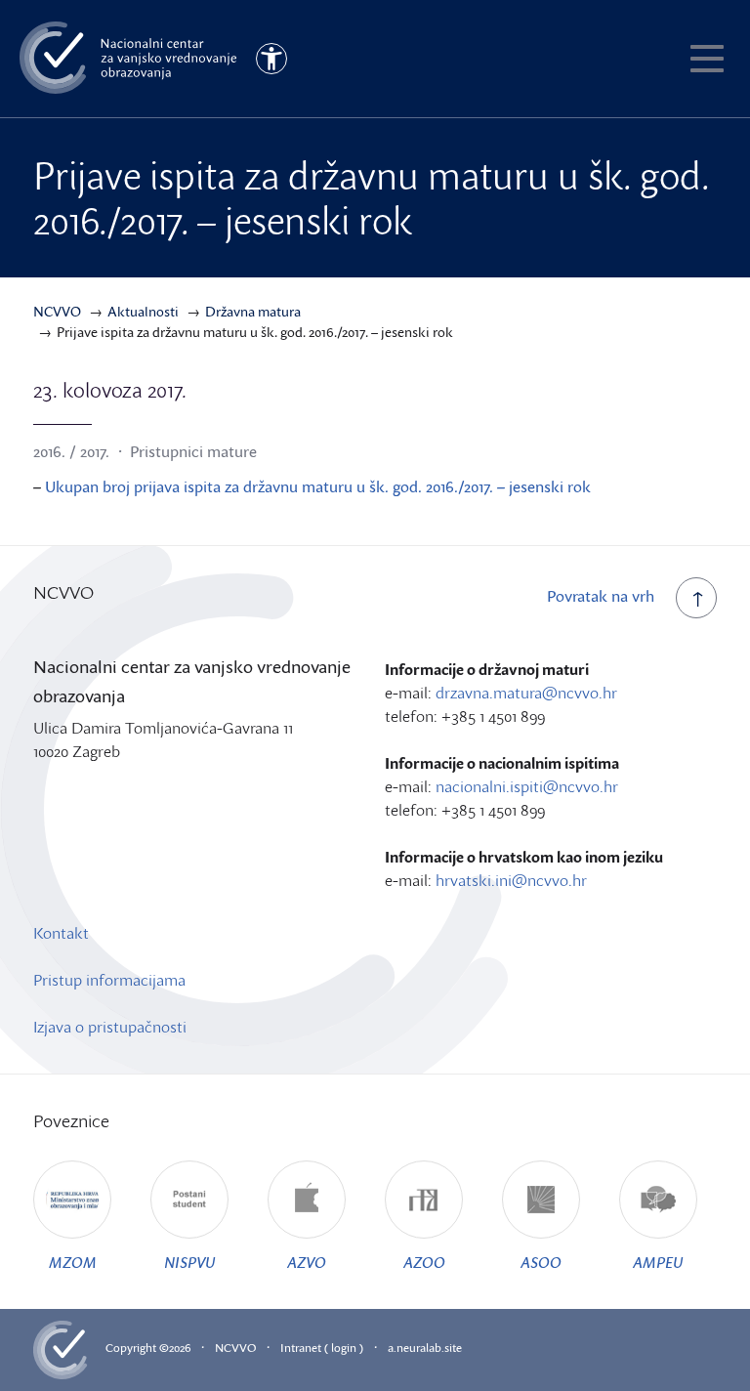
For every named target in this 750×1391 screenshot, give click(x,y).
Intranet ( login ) (321, 1347)
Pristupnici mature (193, 451)
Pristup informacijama (109, 980)
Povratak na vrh (600, 596)
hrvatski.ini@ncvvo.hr (511, 880)
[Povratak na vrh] (696, 597)
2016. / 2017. (71, 451)
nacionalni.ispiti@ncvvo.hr (527, 786)
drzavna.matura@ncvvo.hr (526, 692)
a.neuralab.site (425, 1347)
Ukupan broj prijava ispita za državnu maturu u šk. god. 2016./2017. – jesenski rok (318, 486)
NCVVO (235, 1347)
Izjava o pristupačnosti (110, 1026)
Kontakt (61, 933)
